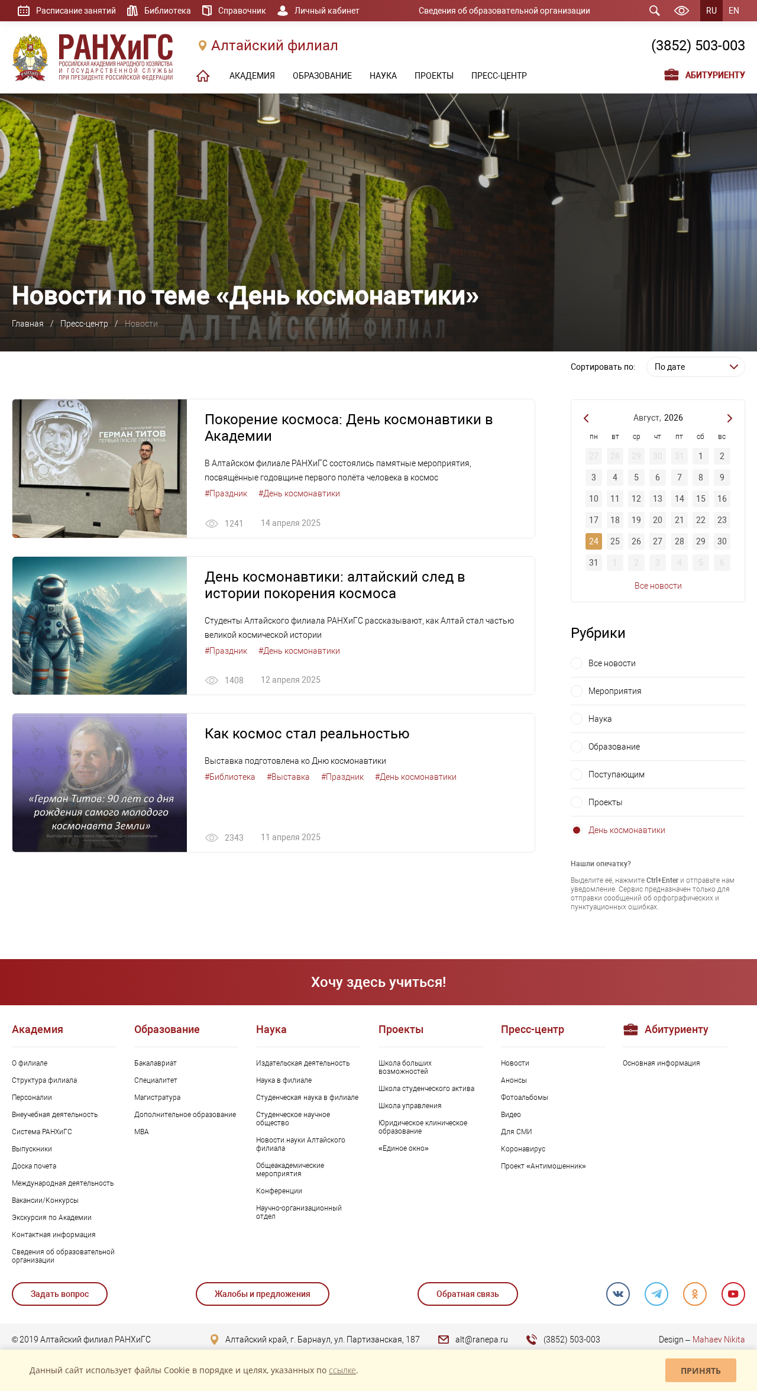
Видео (511, 1115)
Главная (28, 323)
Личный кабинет (327, 10)
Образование (614, 746)
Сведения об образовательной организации (504, 10)
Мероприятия (615, 691)
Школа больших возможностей (405, 1067)
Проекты (605, 802)
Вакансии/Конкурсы (45, 1200)
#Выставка (288, 777)
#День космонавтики (299, 493)
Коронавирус (523, 1149)
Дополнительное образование (185, 1115)
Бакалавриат (155, 1063)
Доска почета (34, 1166)
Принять (701, 1370)
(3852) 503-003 (698, 45)
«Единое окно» (403, 1148)
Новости (515, 1063)
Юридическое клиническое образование (422, 1127)
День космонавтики (626, 830)
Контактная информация (54, 1235)
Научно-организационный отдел (299, 1212)
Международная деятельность (63, 1183)
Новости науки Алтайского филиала (300, 1144)
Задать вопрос (60, 1294)
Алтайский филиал (274, 45)
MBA (141, 1132)
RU (711, 10)
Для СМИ (516, 1132)
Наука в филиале (284, 1080)
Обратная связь (467, 1294)
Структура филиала (44, 1080)
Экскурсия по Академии (52, 1218)
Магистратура (157, 1097)
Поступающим (616, 774)
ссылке (342, 1370)
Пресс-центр (84, 323)
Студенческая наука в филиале (307, 1097)
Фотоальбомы (524, 1097)
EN (734, 10)
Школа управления (410, 1106)
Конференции (279, 1191)
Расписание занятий (76, 10)
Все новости (658, 586)
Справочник (242, 10)
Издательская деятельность (303, 1063)
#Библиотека (230, 777)
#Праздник (226, 493)
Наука (600, 719)
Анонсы (514, 1080)
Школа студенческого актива (426, 1089)
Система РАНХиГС (42, 1132)
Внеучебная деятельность (55, 1115)
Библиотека (167, 10)
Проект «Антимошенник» (543, 1166)
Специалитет (155, 1080)
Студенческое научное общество (293, 1119)
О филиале (29, 1063)
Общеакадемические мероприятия (290, 1169)
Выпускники (32, 1149)
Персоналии (32, 1097)
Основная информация (661, 1063)
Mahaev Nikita (719, 1339)
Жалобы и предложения (262, 1294)
